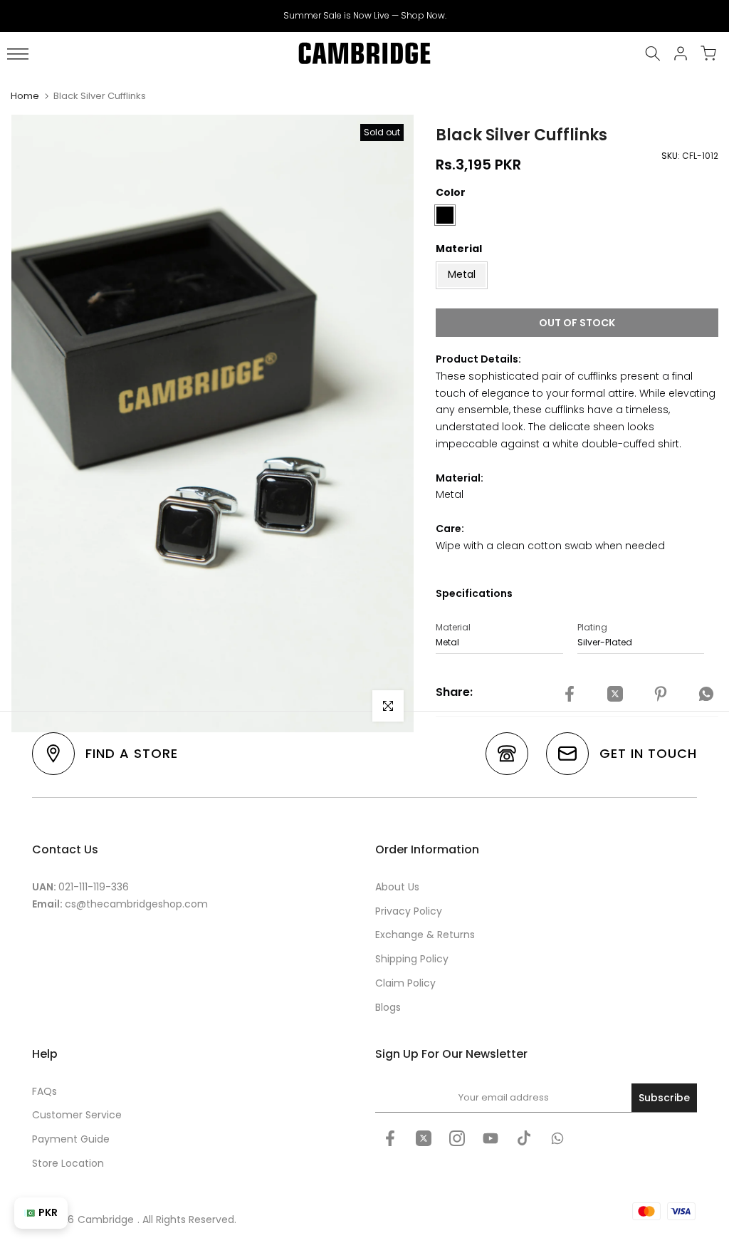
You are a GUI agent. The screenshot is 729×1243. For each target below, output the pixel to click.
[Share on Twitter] (615, 694)
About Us (397, 887)
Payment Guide (71, 1139)
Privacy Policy (408, 911)
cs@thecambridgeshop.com (136, 904)
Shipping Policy (412, 959)
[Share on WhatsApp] (706, 694)
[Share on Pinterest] (661, 694)
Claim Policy (405, 983)
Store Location (68, 1163)
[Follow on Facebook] (390, 1138)
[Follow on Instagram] (457, 1138)
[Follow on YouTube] (490, 1138)
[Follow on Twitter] (424, 1138)
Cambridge (106, 1219)
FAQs (44, 1091)
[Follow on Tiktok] (524, 1138)
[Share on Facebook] (569, 694)
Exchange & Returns (425, 934)
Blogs (388, 1007)
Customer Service (77, 1115)
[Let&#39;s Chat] (557, 1138)
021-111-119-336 (93, 887)
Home (25, 95)
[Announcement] (364, 16)
